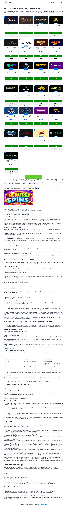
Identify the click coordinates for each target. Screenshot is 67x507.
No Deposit (60, 2)
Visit (11, 33)
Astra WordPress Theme (42, 504)
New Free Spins (53, 2)
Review (11, 35)
